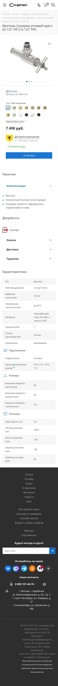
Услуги (29, 474)
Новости (29, 496)
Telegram (24, 568)
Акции (29, 483)
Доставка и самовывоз (29, 513)
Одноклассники (32, 568)
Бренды (29, 530)
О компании (29, 487)
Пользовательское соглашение (37, 661)
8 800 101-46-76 (24, 584)
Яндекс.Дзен (48, 568)
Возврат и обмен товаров (29, 522)
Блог (29, 501)
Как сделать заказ (29, 509)
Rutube (40, 568)
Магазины (29, 492)
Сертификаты (29, 535)
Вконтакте (8, 568)
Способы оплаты (29, 518)
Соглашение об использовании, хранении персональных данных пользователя (37, 668)
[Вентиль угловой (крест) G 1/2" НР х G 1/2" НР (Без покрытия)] (29, 57)
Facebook (16, 568)
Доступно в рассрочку (27, 136)
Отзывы (29, 478)
